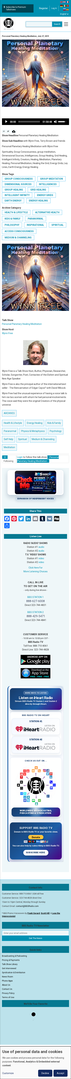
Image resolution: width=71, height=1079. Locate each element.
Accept (60, 1073)
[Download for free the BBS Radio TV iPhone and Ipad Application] (35, 673)
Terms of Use (8, 997)
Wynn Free (7, 333)
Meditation (9, 447)
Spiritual (58, 225)
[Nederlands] (64, 2)
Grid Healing (38, 189)
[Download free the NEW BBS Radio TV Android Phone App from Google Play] (35, 659)
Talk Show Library (10, 964)
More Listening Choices (35, 571)
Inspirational (35, 225)
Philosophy (12, 225)
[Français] (67, 2)
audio (41, 547)
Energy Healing (38, 200)
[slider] (29, 122)
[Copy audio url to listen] (8, 131)
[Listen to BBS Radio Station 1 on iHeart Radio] (35, 728)
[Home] (8, 24)
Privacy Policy (8, 993)
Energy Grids (45, 195)
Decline (45, 1073)
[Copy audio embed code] (4, 131)
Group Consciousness (19, 178)
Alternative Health (47, 212)
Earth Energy (13, 200)
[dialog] (35, 1062)
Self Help (8, 439)
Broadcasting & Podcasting (14, 956)
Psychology (56, 431)
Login (20, 457)
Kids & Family (12, 218)
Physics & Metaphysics (33, 431)
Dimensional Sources (18, 184)
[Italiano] (64, 5)
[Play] (6, 121)
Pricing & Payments (11, 960)
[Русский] (64, 9)
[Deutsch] (61, 5)
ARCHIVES (9, 413)
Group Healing (14, 189)
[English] (61, 2)
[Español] (67, 9)
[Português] (67, 5)
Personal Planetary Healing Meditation (22, 324)
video (41, 558)
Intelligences (48, 184)
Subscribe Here (36, 852)
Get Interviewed (9, 968)
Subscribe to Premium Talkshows (16, 8)
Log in (54, 8)
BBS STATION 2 (35, 612)
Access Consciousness (19, 231)
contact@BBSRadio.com (27, 906)
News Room (7, 977)
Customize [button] (8, 1073)
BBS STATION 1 (35, 597)
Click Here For (36, 567)
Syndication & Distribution (13, 972)
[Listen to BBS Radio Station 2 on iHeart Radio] (35, 746)
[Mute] (55, 121)
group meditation (51, 178)
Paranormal (35, 218)
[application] (35, 121)
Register (43, 8)
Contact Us (7, 989)
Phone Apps (7, 981)
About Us (6, 985)
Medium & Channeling (18, 237)
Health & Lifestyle (16, 212)
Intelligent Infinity (17, 195)
